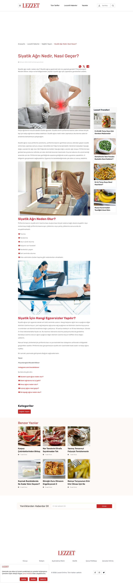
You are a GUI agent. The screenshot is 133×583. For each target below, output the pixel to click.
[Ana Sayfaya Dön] (66, 553)
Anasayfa (21, 44)
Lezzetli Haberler (70, 5)
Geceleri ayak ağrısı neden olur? (31, 377)
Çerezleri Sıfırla (107, 561)
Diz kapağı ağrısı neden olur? (30, 392)
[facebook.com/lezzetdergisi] (95, 573)
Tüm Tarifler (55, 5)
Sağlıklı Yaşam (47, 44)
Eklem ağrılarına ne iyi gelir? (30, 380)
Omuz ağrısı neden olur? (29, 384)
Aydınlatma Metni (58, 561)
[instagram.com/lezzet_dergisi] (99, 573)
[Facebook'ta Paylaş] (87, 66)
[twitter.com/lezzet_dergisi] (104, 573)
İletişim (41, 561)
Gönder (104, 506)
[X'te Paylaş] (83, 66)
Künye (25, 561)
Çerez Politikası (91, 561)
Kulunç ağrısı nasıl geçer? (29, 388)
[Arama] (113, 5)
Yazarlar (85, 5)
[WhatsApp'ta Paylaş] (80, 66)
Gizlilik (75, 561)
